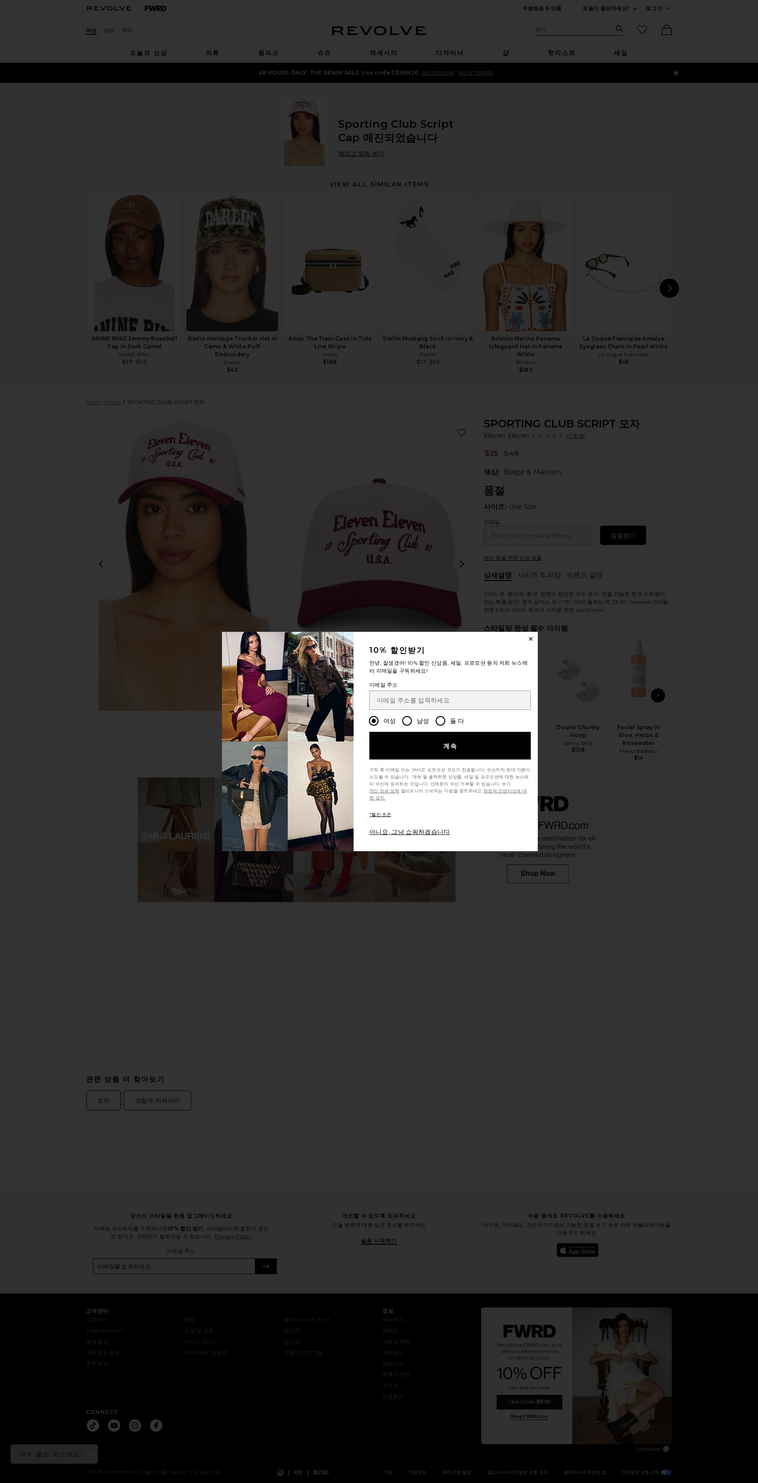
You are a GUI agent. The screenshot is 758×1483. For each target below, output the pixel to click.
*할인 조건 (380, 814)
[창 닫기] (531, 639)
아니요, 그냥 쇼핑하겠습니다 (409, 832)
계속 (450, 746)
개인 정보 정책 (384, 791)
